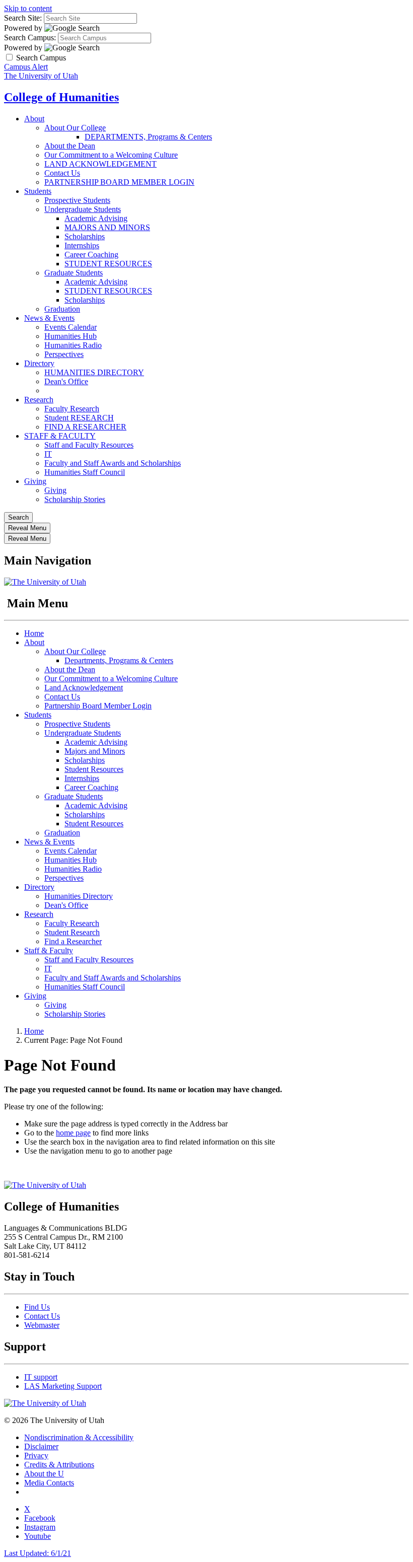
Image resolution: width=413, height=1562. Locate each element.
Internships (81, 245)
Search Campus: (30, 37)
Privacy (36, 1455)
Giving (35, 481)
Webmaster (41, 1325)
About (34, 118)
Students (37, 191)
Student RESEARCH (79, 417)
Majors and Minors (94, 751)
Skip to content (28, 8)
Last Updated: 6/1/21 (37, 1553)
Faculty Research (71, 408)
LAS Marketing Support (63, 1386)
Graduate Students (73, 272)
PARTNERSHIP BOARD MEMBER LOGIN (119, 182)
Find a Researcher (73, 941)
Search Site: (23, 18)
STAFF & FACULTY (60, 436)
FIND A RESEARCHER (85, 426)
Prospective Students (77, 200)
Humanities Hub (70, 336)
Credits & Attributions (59, 1464)
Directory (39, 363)
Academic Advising (95, 218)
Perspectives (64, 354)
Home (34, 633)
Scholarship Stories (74, 499)
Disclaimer (41, 1446)
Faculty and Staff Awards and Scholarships (112, 463)
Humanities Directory (78, 896)
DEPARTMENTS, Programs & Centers (148, 136)
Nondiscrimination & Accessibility (78, 1437)
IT (48, 454)
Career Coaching (91, 254)
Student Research (72, 932)
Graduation (62, 309)
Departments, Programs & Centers (118, 660)
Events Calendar (70, 327)
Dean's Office (66, 381)
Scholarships (84, 236)
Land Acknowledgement (83, 687)
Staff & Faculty (48, 950)
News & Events (49, 318)
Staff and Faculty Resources (88, 445)
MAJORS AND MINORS (107, 227)
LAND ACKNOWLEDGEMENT (100, 164)
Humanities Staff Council (84, 472)
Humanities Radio (73, 345)
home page (73, 1132)
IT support (40, 1377)
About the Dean (69, 145)
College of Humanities (61, 97)
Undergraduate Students (82, 209)
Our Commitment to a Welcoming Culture (111, 155)
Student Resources (93, 769)
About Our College (75, 127)
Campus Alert (26, 66)
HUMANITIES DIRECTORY (94, 372)
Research (38, 399)
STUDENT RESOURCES (108, 263)
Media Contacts (49, 1482)
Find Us (37, 1307)
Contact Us (62, 173)
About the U (44, 1473)
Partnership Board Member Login (98, 705)
